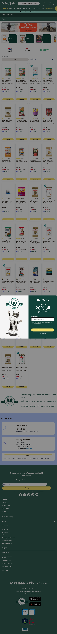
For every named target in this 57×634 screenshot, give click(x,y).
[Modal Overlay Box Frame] (28, 317)
